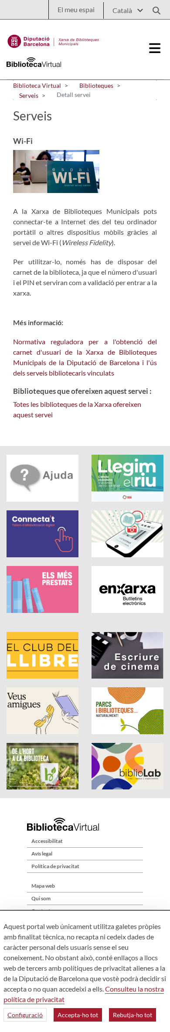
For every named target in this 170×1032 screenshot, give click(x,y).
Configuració (25, 1015)
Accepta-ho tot (78, 1015)
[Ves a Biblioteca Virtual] (53, 39)
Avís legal (41, 853)
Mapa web (43, 885)
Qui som (41, 898)
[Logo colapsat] (155, 48)
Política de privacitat (55, 866)
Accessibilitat (47, 841)
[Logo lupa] (153, 8)
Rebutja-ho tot (132, 1015)
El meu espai (76, 9)
